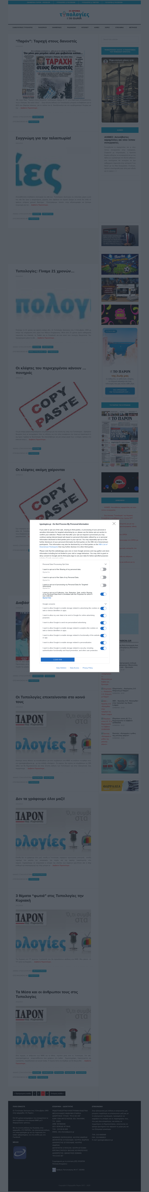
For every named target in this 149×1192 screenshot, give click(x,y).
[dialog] (74, 596)
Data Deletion (61, 668)
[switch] (103, 569)
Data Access (74, 668)
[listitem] (74, 564)
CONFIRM (57, 660)
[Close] (115, 524)
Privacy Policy (88, 668)
